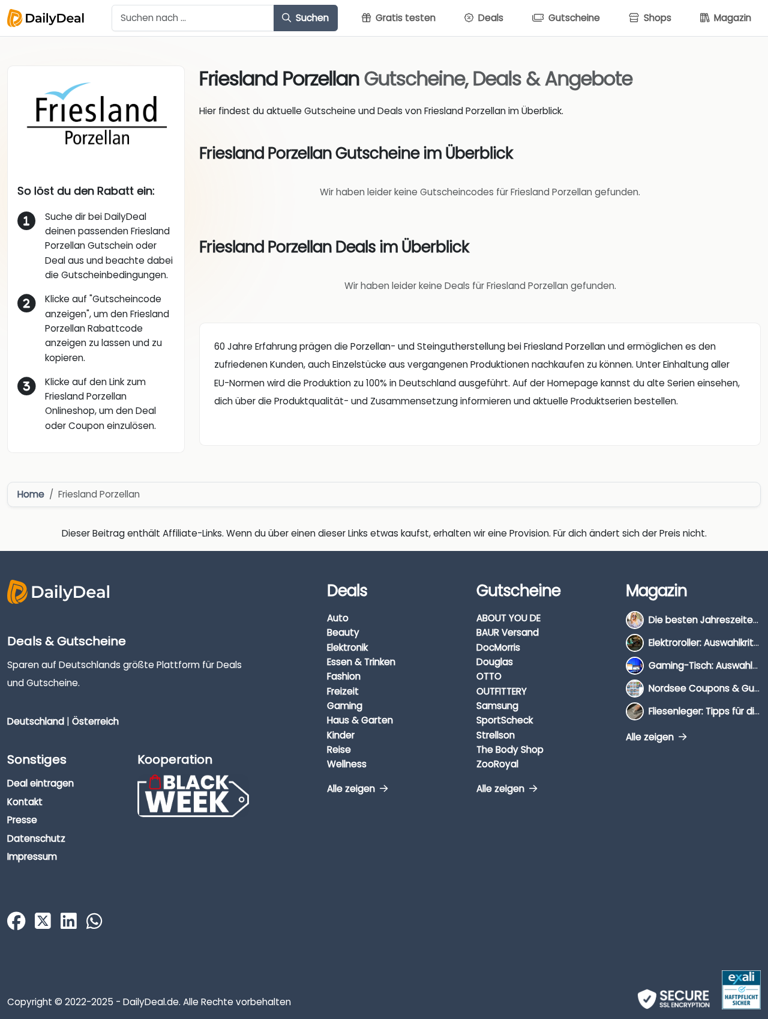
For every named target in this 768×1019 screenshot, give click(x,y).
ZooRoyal (497, 764)
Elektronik (347, 647)
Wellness (347, 764)
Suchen (311, 17)
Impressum (32, 856)
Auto (338, 618)
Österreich (95, 721)
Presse (22, 820)
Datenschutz (36, 838)
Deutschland (35, 721)
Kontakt (25, 801)
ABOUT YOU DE (508, 618)
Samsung (497, 705)
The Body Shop (510, 749)
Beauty (343, 632)
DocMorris (498, 647)
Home (30, 494)
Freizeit (343, 691)
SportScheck (504, 720)
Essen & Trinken (361, 662)
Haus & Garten (360, 720)
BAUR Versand (507, 632)
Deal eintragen (40, 783)
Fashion (344, 676)
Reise (339, 749)
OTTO (489, 676)
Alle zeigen (352, 788)
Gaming (344, 705)
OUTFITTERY (501, 691)
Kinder (341, 735)
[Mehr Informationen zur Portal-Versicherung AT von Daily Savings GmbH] (741, 989)
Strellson (495, 735)
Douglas (494, 662)
